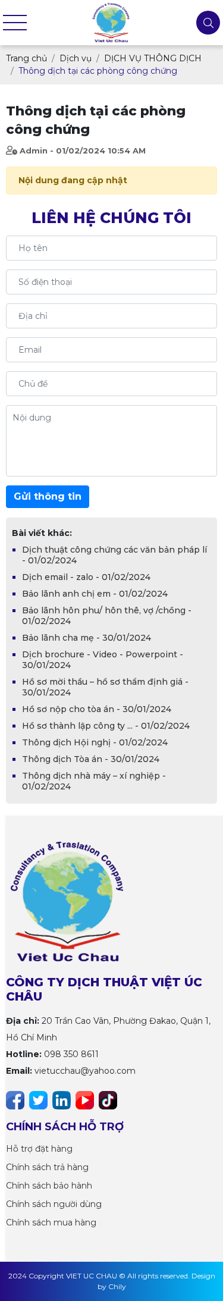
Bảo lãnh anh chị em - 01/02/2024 (95, 593)
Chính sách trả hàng (47, 1167)
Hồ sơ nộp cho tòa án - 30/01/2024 (96, 709)
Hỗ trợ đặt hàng (39, 1148)
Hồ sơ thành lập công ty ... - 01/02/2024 (106, 725)
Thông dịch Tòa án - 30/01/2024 (90, 759)
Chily (117, 1286)
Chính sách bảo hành (49, 1185)
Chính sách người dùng (54, 1204)
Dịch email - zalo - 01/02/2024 (86, 577)
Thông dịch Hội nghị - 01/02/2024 (95, 742)
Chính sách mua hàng (51, 1222)
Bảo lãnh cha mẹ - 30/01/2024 (86, 637)
